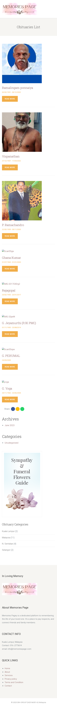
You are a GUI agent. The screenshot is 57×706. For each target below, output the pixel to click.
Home (7, 668)
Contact (8, 686)
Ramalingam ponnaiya (17, 88)
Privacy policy (11, 679)
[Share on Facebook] (13, 409)
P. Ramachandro (13, 225)
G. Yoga (7, 388)
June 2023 (9, 425)
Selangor (6, 550)
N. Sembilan (7, 544)
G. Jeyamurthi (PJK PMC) (19, 323)
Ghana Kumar (11, 258)
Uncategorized (11, 443)
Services (9, 675)
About (7, 672)
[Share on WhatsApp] (22, 409)
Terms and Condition (14, 682)
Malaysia (6, 537)
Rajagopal (8, 290)
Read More (10, 99)
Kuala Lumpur (8, 531)
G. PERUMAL (11, 356)
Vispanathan (10, 156)
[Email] (18, 409)
